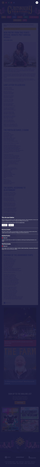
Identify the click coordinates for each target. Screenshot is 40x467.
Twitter (16, 248)
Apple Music (26, 248)
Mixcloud (35, 248)
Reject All (11, 225)
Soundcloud (31, 248)
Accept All (5, 225)
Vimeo (3, 249)
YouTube (19, 248)
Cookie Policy (21, 222)
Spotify (22, 248)
